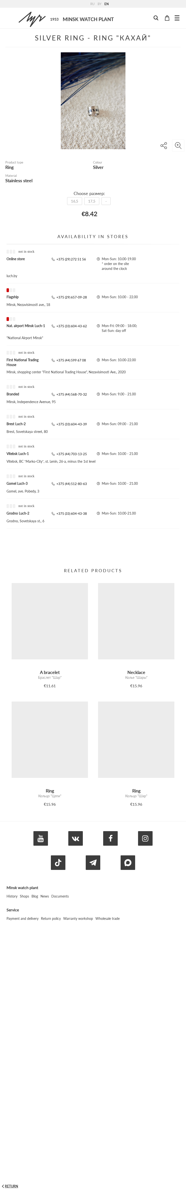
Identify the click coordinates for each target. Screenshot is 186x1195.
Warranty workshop (78, 918)
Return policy (51, 918)
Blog (34, 896)
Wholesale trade (107, 918)
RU (92, 4)
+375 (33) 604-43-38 (71, 513)
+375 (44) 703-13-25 (71, 454)
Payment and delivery (23, 918)
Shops (24, 896)
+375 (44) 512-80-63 (71, 484)
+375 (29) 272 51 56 (71, 259)
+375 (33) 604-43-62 (71, 326)
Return (11, 1186)
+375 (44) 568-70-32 (71, 394)
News (44, 896)
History (12, 896)
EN (106, 4)
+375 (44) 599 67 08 (71, 360)
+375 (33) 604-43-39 (71, 424)
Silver (98, 167)
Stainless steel (18, 180)
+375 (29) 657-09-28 (71, 297)
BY (99, 4)
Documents (60, 896)
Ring (9, 167)
